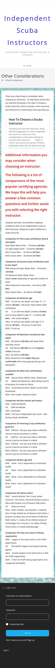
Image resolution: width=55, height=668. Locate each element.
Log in (6, 650)
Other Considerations (14, 80)
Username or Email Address (19, 595)
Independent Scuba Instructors (27, 30)
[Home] (2, 80)
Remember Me (16, 624)
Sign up (31, 640)
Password (10, 610)
